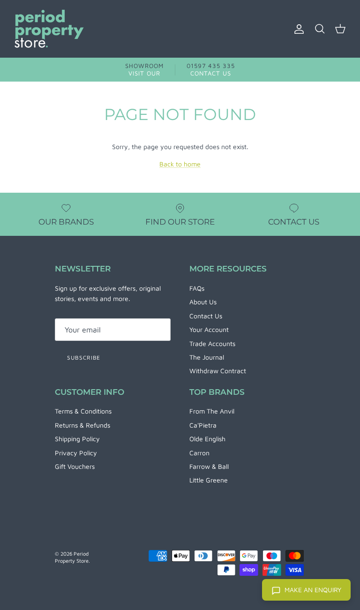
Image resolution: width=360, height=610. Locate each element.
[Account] (297, 29)
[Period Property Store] (49, 28)
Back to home (180, 164)
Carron (199, 453)
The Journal (206, 357)
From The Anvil (211, 411)
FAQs (196, 288)
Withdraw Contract (217, 371)
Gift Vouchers (75, 466)
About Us (203, 302)
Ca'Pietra (203, 425)
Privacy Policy (76, 453)
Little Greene (208, 480)
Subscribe (84, 357)
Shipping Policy (77, 439)
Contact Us (205, 316)
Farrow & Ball (209, 466)
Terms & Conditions (83, 411)
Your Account (209, 329)
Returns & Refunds (82, 425)
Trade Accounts (212, 343)
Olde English (207, 439)
